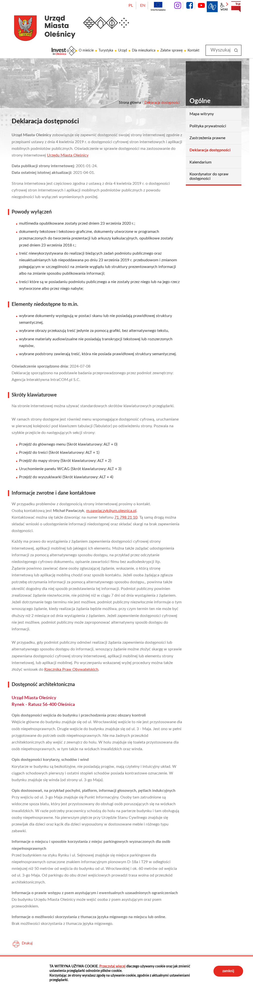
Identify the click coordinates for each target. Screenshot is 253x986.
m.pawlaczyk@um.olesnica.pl (111, 511)
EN (142, 5)
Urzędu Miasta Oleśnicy (67, 155)
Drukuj (27, 943)
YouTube (201, 5)
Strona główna (130, 103)
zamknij (228, 971)
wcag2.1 (224, 6)
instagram (177, 5)
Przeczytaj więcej (112, 966)
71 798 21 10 (125, 517)
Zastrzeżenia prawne (207, 138)
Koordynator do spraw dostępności (209, 176)
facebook (189, 5)
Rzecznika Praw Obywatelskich (71, 669)
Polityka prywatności (208, 126)
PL (130, 5)
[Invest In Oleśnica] (64, 50)
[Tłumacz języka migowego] (212, 6)
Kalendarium (200, 162)
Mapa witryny (202, 114)
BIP (236, 6)
